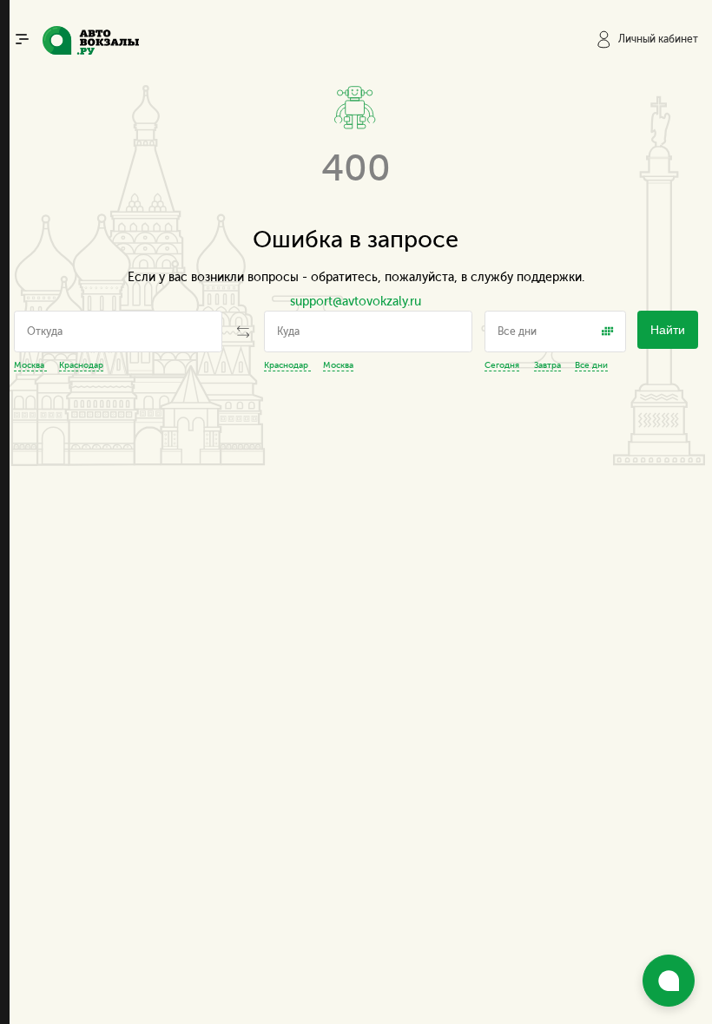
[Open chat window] (669, 981)
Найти (667, 330)
